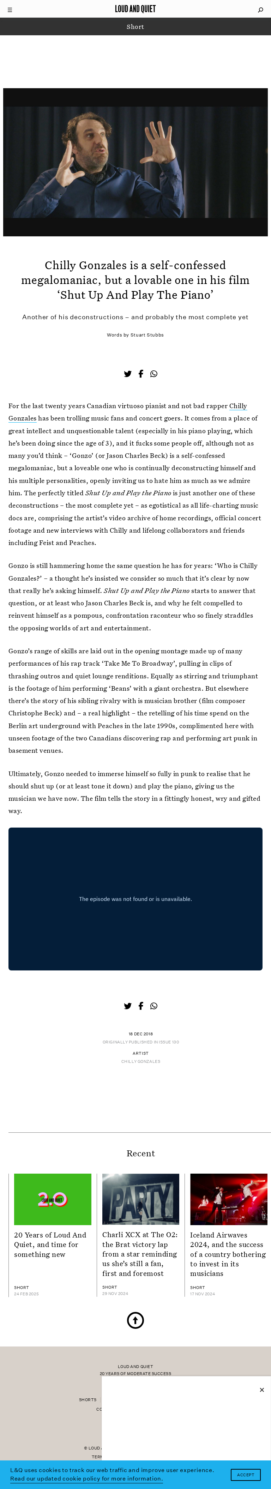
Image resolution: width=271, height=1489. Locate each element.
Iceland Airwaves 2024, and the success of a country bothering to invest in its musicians (228, 1254)
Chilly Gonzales (140, 1061)
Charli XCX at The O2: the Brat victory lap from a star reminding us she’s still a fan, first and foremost (140, 1253)
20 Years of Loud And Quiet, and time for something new (50, 1244)
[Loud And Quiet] (135, 9)
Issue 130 (169, 1042)
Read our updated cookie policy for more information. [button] (86, 1478)
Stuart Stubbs (147, 335)
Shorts (88, 1400)
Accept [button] (245, 1475)
